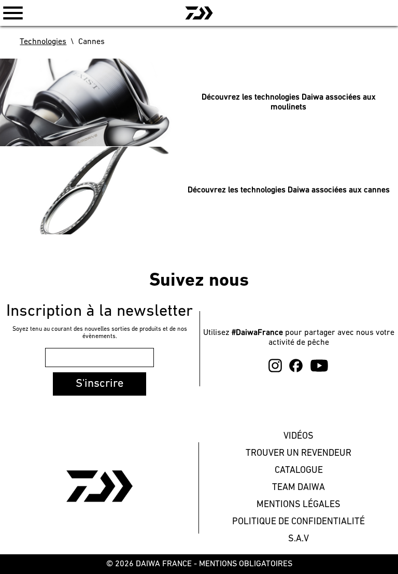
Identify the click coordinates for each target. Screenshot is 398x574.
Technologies (43, 42)
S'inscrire (99, 384)
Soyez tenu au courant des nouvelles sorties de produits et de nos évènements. (99, 333)
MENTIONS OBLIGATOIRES (245, 564)
